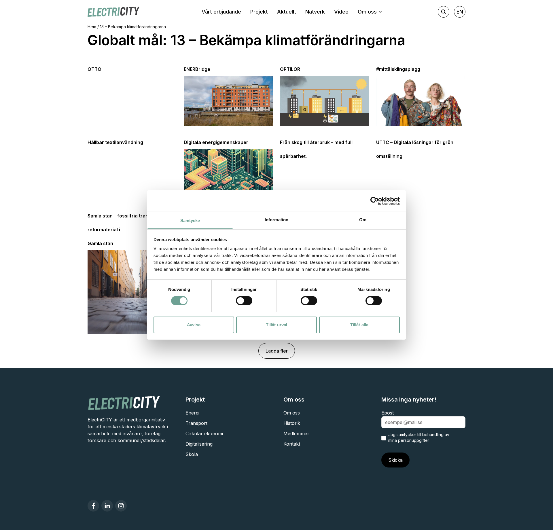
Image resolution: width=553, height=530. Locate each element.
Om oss (291, 413)
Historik (291, 423)
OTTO (94, 69)
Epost (387, 413)
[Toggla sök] (443, 12)
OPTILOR (290, 69)
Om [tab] (362, 219)
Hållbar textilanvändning (115, 142)
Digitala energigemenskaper (216, 142)
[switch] (244, 300)
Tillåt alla (359, 324)
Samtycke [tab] (190, 220)
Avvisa (193, 324)
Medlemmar (296, 433)
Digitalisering (199, 444)
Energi (192, 413)
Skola (191, 454)
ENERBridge (197, 69)
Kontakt (291, 444)
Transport (196, 423)
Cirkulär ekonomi (204, 433)
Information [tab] (276, 219)
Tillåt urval (276, 324)
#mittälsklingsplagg (398, 69)
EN (460, 12)
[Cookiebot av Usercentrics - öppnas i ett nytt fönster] (374, 200)
